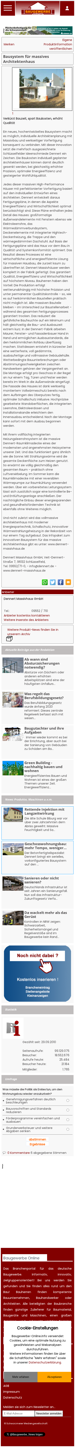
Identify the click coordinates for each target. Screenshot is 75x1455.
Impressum (11, 1392)
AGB (6, 1386)
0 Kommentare (18, 1153)
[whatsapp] (45, 584)
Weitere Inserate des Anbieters (26, 620)
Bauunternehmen (16, 1298)
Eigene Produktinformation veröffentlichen (58, 44)
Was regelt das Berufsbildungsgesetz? (44, 695)
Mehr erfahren (20, 1377)
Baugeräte (11, 1315)
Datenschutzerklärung (45, 1362)
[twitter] (53, 584)
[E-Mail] (68, 584)
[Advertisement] (37, 1209)
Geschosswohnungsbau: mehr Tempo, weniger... (46, 845)
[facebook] (61, 584)
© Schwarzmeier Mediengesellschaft (26, 1423)
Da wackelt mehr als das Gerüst (45, 914)
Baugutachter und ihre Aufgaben (44, 730)
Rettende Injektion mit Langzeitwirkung (44, 811)
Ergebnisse (37, 1144)
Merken (9, 44)
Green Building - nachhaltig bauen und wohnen (43, 766)
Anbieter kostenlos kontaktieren (27, 615)
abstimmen (37, 1139)
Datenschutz (12, 1397)
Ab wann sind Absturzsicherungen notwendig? (42, 663)
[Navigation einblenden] (8, 10)
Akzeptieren (54, 1377)
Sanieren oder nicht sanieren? (41, 880)
